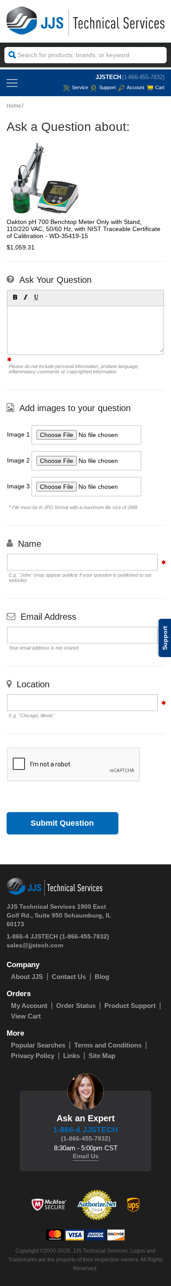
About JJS (27, 976)
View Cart (26, 1016)
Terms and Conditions (108, 1045)
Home (14, 106)
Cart (159, 87)
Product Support (130, 1005)
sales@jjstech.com (35, 945)
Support (107, 87)
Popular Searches (38, 1045)
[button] (14, 297)
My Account (29, 1005)
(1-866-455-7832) (143, 77)
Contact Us (69, 976)
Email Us (86, 1156)
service (80, 87)
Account (135, 87)
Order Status (76, 1005)
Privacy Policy (32, 1055)
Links (71, 1055)
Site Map (102, 1055)
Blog (102, 976)
